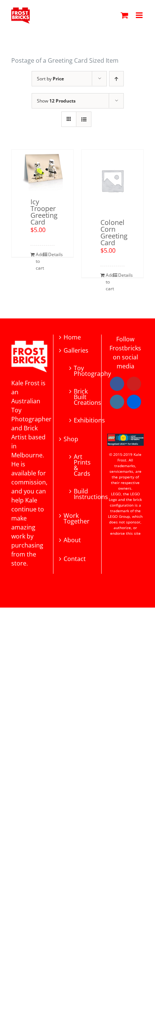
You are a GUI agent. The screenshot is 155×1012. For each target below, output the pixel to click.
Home (72, 337)
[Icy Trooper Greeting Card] (42, 170)
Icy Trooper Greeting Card (44, 211)
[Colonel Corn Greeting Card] (112, 180)
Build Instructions (81, 493)
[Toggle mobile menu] (140, 15)
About (72, 540)
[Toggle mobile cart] (124, 15)
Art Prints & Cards (81, 464)
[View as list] (83, 119)
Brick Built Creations (81, 396)
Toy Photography (81, 370)
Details (51, 254)
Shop (71, 439)
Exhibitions (81, 419)
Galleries (76, 350)
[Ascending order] (116, 78)
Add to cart (39, 261)
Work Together (77, 518)
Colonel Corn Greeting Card (114, 232)
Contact (75, 559)
